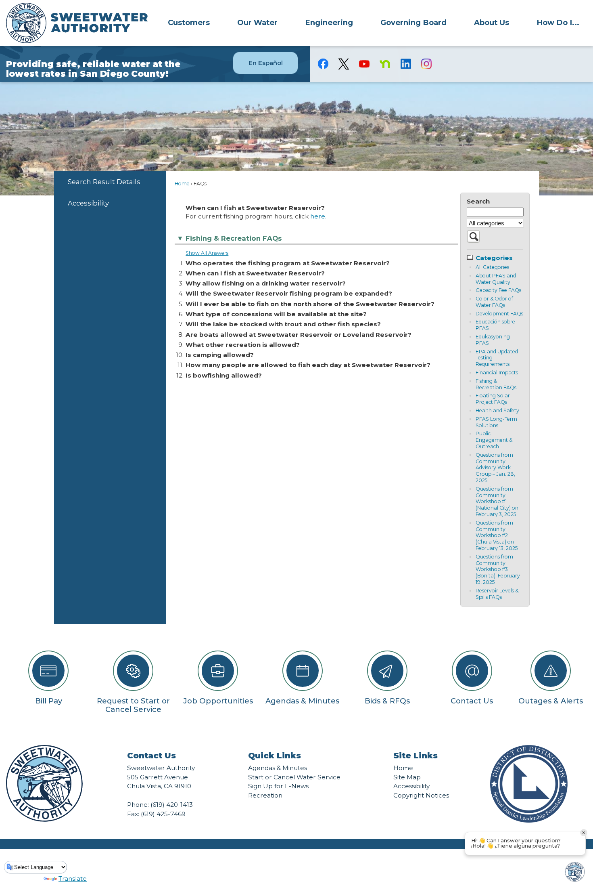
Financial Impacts (497, 372)
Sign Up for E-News (278, 786)
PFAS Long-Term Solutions (496, 422)
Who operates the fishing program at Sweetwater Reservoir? (288, 263)
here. (318, 216)
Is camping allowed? (220, 355)
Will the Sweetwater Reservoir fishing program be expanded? (289, 293)
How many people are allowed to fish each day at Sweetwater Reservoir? (308, 365)
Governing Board (413, 22)
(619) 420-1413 (171, 804)
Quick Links (274, 755)
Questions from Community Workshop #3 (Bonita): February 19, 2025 (498, 569)
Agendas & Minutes (277, 768)
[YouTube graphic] (364, 63)
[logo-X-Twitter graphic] (344, 64)
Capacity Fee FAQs (498, 290)
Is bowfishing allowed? (224, 375)
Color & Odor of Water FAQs (494, 302)
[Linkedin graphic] (405, 63)
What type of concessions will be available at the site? (276, 314)
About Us (491, 22)
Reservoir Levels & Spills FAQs (497, 594)
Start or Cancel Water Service (294, 777)
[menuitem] (188, 22)
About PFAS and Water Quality (496, 279)
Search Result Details (104, 182)
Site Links (415, 755)
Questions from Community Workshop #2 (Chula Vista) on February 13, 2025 (497, 535)
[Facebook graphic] (323, 63)
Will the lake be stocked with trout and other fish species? (283, 324)
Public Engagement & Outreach (494, 439)
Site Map (407, 777)
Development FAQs (499, 314)
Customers (189, 22)
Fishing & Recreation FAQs (496, 384)
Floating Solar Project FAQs (493, 399)
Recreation (265, 795)
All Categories (492, 267)
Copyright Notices (421, 795)
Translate (72, 878)
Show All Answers (207, 253)
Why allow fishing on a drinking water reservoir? (266, 283)
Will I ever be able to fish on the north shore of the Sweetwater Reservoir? (310, 304)
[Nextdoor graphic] (385, 63)
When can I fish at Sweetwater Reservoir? (255, 273)
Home (182, 184)
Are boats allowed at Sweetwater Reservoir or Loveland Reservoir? (298, 334)
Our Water (257, 22)
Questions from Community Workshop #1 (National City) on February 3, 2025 (497, 501)
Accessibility (88, 203)
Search (478, 201)
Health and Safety (497, 410)
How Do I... (558, 22)
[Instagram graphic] (426, 63)
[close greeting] (583, 832)
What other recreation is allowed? (243, 344)
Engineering (329, 22)
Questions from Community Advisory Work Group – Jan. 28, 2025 (495, 467)
